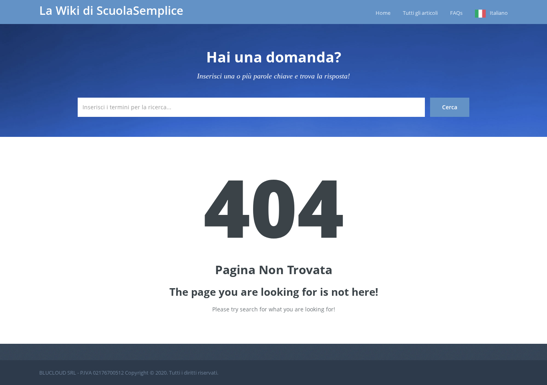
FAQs (456, 12)
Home (383, 12)
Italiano (499, 12)
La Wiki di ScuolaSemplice (111, 10)
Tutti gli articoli (420, 12)
